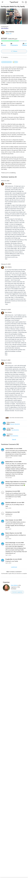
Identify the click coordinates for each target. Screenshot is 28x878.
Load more (14, 567)
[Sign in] (25, 2)
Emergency (5, 57)
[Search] (22, 2)
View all (14, 439)
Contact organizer (17, 592)
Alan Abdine (14, 585)
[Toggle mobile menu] (2, 2)
